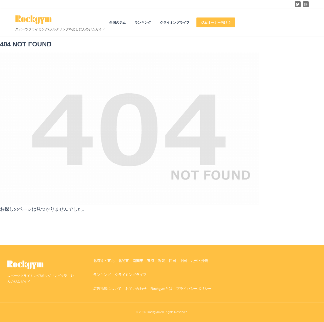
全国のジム (117, 22)
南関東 (138, 261)
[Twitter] (298, 4)
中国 (183, 261)
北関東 (123, 261)
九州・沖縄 (199, 261)
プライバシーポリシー (194, 289)
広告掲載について (107, 289)
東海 (150, 261)
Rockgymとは (161, 289)
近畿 (161, 261)
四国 (172, 261)
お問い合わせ (136, 289)
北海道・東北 (103, 261)
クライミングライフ (175, 22)
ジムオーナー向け (214, 22)
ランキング (143, 22)
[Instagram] (306, 4)
